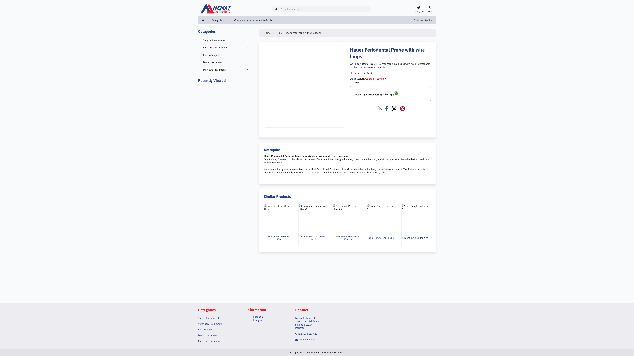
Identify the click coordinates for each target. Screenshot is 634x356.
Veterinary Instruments (215, 47)
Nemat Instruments (334, 352)
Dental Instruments (213, 62)
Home (267, 32)
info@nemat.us (306, 339)
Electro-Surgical (211, 55)
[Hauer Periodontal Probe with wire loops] (203, 87)
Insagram (258, 320)
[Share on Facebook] (386, 108)
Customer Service (422, 20)
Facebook (258, 316)
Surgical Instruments (214, 40)
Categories (217, 20)
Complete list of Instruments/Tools (253, 20)
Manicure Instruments (214, 69)
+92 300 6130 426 (307, 333)
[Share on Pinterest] (402, 108)
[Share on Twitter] (394, 108)
